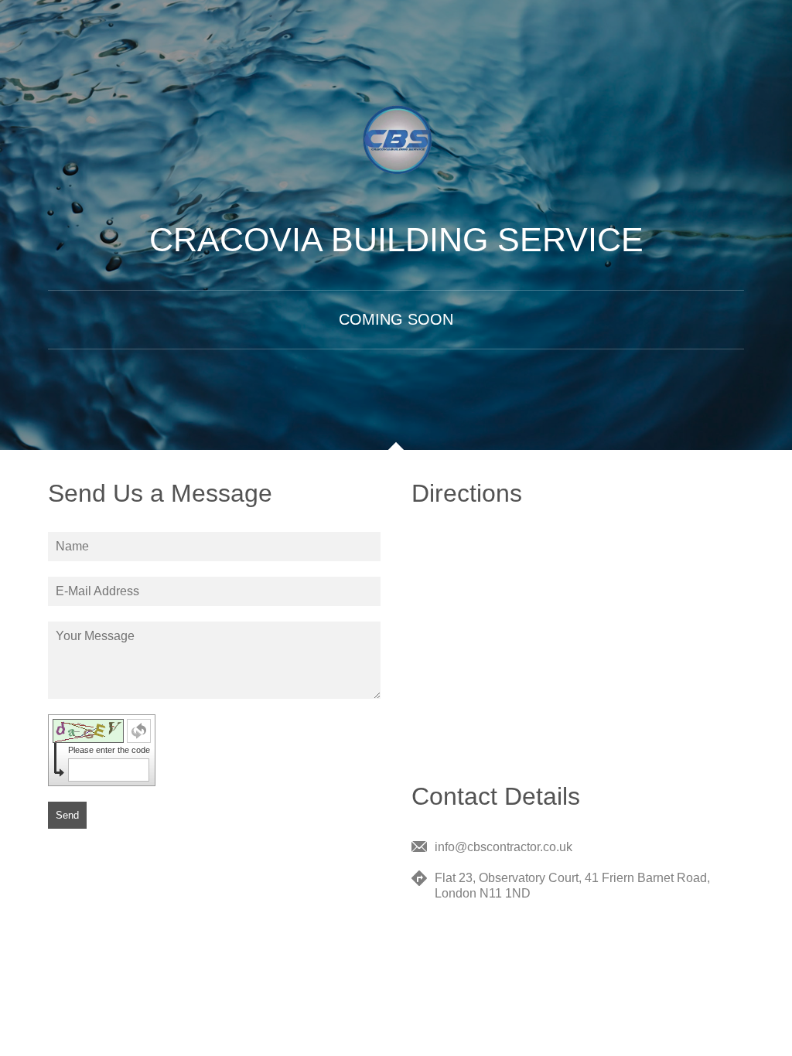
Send (67, 815)
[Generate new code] (139, 731)
